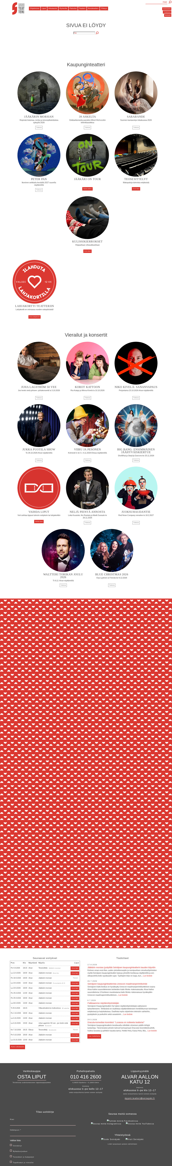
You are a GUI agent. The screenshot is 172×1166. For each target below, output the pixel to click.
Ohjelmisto (34, 8)
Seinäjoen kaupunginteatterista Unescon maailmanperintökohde (121, 989)
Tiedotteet (167, 12)
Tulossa (39, 127)
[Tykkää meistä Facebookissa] (123, 1121)
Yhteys (104, 8)
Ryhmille (63, 8)
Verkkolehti (167, 8)
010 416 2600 (85, 1077)
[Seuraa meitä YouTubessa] (140, 1124)
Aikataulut (52, 8)
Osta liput (136, 188)
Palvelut (73, 8)
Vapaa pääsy (87, 188)
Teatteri (82, 8)
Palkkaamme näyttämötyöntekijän (122, 1008)
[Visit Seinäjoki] (134, 1139)
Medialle (168, 15)
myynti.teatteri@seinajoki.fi (140, 1098)
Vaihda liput (39, 521)
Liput (44, 8)
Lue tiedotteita (94, 1036)
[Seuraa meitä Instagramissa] (106, 1124)
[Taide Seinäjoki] (111, 1139)
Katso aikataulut (17, 1047)
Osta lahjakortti (34, 316)
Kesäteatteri (93, 8)
